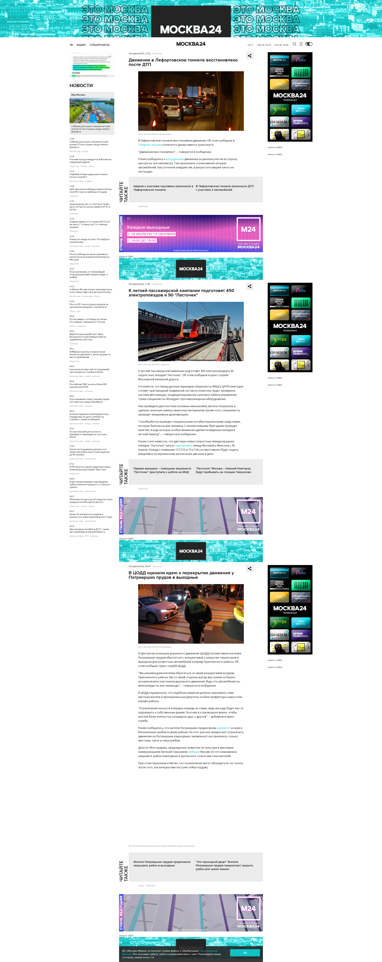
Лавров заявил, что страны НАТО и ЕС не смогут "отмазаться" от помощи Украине (90, 224)
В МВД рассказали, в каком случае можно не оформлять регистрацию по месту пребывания (90, 354)
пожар (87, 246)
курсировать (184, 445)
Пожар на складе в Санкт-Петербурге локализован (90, 241)
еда (78, 311)
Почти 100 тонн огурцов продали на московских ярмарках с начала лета (89, 306)
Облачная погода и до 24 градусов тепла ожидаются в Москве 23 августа (91, 501)
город (85, 151)
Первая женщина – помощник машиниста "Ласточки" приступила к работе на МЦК (162, 470)
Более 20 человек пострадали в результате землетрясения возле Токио (91, 516)
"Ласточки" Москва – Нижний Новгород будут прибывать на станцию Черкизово (223, 470)
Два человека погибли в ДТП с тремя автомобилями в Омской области (89, 531)
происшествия (76, 181)
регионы (88, 181)
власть (73, 326)
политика (74, 196)
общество (74, 166)
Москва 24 (191, 44)
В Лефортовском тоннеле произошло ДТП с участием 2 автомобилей (225, 188)
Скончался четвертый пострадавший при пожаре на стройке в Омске (89, 371)
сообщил (194, 752)
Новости (81, 86)
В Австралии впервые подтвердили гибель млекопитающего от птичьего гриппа (90, 484)
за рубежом (90, 459)
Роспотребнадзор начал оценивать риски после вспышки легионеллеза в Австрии (89, 257)
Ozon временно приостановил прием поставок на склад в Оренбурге (89, 401)
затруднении (175, 159)
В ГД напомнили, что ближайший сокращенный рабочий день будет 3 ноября (89, 274)
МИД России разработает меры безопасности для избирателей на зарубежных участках (88, 337)
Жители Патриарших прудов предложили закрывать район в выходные (161, 863)
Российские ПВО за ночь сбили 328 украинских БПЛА (88, 386)
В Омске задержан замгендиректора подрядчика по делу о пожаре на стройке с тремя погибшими (89, 416)
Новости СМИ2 (126, 256)
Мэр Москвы (78, 94)
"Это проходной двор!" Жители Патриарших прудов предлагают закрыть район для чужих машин (224, 865)
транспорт (143, 206)
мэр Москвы (75, 151)
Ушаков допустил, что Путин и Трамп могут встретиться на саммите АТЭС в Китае (90, 207)
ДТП (87, 536)
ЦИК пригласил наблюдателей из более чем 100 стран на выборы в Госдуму (91, 191)
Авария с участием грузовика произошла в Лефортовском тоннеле (163, 188)
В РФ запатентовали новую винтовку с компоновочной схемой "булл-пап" (90, 468)
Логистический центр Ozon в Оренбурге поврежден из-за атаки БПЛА (88, 434)
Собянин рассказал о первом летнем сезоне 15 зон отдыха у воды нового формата (90, 129)
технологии (87, 296)
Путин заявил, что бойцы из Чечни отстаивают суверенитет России (88, 321)
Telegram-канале (149, 145)
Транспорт (157, 53)
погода (84, 166)
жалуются (223, 728)
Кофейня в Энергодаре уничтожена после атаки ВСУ (88, 176)
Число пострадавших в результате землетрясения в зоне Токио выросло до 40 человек (90, 452)
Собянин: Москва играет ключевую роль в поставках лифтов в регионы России (91, 291)
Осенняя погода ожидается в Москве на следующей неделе (90, 161)
